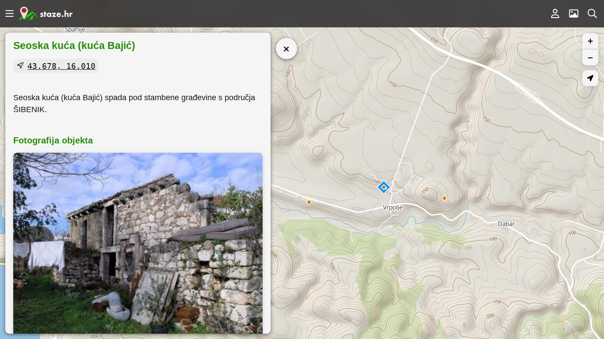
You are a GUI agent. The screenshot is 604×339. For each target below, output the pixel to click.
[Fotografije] (573, 13)
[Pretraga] (592, 13)
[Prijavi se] (555, 13)
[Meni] (9, 13)
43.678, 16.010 (61, 66)
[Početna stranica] (46, 14)
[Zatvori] (286, 48)
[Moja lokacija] (590, 78)
